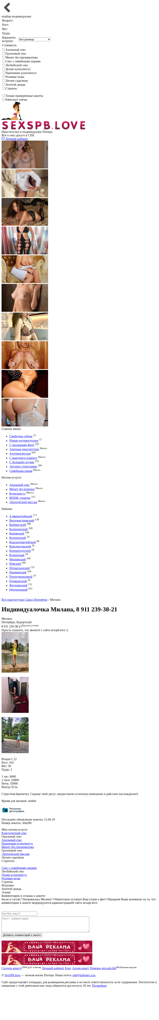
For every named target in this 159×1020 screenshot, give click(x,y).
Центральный (18, 589)
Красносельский (20, 546)
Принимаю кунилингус (21, 73)
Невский (15, 563)
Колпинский (17, 538)
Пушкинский (18, 581)
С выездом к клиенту (23, 458)
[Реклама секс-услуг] (47, 964)
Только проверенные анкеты (24, 95)
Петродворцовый (20, 576)
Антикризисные (20, 453)
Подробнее (99, 985)
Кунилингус (17, 493)
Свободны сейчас (21, 436)
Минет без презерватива (21, 57)
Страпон (11, 88)
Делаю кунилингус (18, 69)
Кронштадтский (20, 551)
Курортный (16, 555)
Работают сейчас (16, 99)
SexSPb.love (12, 975)
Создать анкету (14, 596)
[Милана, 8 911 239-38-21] (15, 671)
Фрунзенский (18, 585)
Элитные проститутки (24, 449)
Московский (17, 559)
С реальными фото (21, 445)
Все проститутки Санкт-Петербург (25, 599)
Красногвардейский (22, 542)
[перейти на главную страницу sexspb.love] (44, 128)
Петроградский (19, 568)
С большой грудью (21, 462)
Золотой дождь (15, 84)
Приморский (17, 572)
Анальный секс (15, 49)
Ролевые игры (14, 76)
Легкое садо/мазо (16, 80)
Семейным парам (20, 471)
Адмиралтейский (20, 516)
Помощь (95, 968)
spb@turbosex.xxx (84, 975)
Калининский (18, 529)
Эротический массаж (23, 502)
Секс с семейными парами (23, 61)
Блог (68, 968)
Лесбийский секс (16, 65)
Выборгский (17, 525)
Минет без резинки (22, 489)
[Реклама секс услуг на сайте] (47, 951)
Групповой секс (15, 53)
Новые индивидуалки (23, 440)
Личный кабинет (16, 138)
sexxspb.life (109, 968)
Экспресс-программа (23, 466)
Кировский (16, 533)
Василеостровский (21, 520)
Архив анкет (80, 968)
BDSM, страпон (19, 497)
